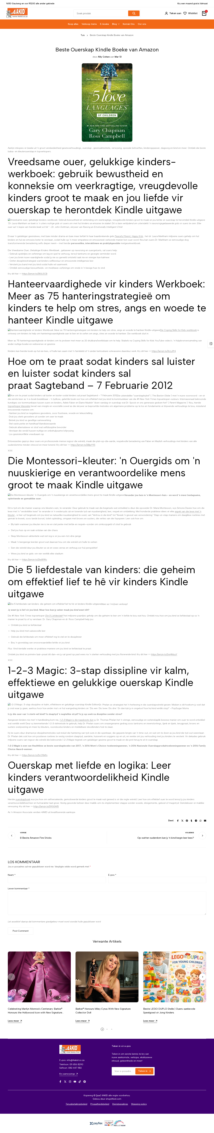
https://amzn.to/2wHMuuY (164, 654)
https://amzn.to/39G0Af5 (46, 806)
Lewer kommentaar (18, 888)
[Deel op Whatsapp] (200, 821)
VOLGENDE (189, 833)
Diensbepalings (120, 1104)
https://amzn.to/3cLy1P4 (164, 351)
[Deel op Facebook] (178, 821)
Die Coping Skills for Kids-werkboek (178, 330)
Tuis (83, 35)
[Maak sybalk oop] (211, 343)
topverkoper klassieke (19, 406)
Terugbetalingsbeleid (76, 1104)
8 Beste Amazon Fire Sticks (36, 837)
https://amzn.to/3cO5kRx (34, 755)
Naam (12, 875)
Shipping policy (139, 1104)
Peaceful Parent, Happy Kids (129, 236)
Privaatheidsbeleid (99, 1104)
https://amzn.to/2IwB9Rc (34, 559)
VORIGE (23, 833)
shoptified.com (113, 1099)
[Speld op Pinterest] (187, 821)
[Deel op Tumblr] (191, 821)
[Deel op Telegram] (196, 821)
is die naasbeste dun (77, 720)
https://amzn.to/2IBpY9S (83, 445)
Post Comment (21, 931)
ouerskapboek (23, 799)
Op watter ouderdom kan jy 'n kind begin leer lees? (165, 837)
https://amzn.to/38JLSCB (34, 273)
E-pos (112, 875)
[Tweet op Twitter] (182, 821)
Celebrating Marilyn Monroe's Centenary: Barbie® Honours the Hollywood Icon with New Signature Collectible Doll (35, 1012)
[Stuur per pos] (205, 821)
